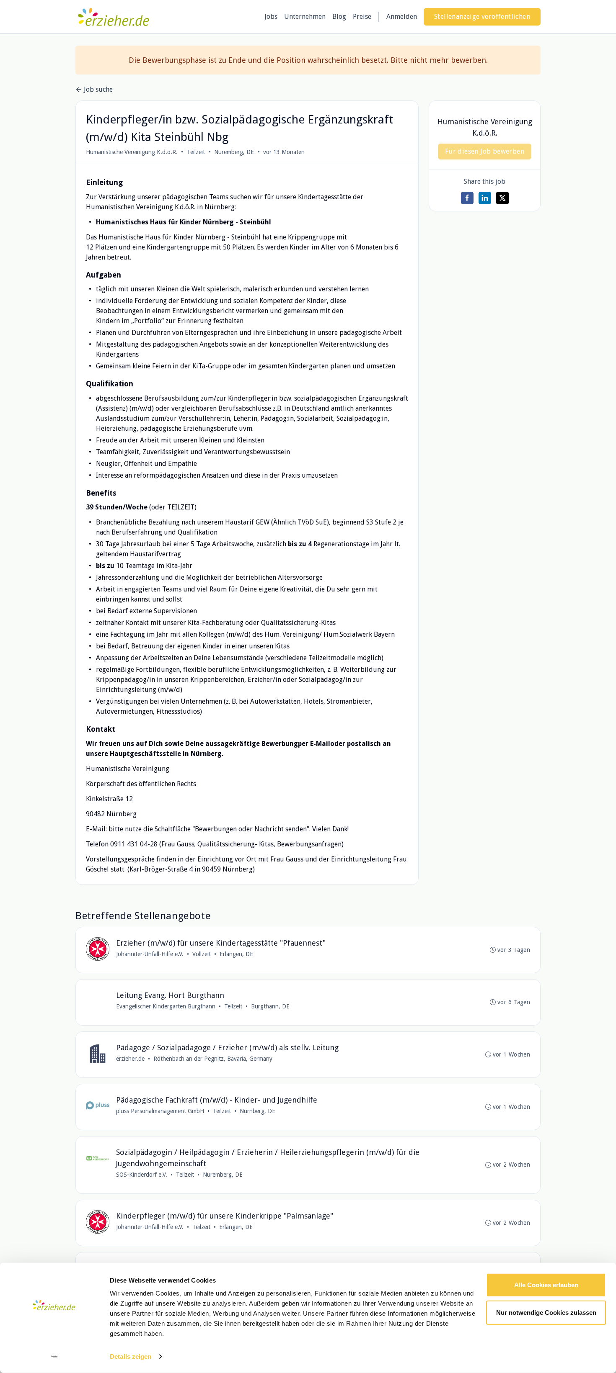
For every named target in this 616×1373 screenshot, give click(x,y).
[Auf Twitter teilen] (502, 198)
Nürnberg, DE (257, 1111)
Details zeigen (130, 1356)
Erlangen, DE (236, 954)
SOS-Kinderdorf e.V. (141, 1174)
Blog (339, 17)
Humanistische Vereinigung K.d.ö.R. (132, 152)
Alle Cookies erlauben (546, 1284)
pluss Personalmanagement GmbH (160, 1111)
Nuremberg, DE (234, 152)
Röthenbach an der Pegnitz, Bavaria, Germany (212, 1058)
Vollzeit (201, 954)
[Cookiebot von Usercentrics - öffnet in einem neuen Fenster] (54, 1356)
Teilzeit (196, 152)
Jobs (270, 17)
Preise (362, 17)
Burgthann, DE (270, 1006)
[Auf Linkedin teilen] (485, 198)
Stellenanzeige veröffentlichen (482, 17)
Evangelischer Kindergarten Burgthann (165, 1006)
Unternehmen (305, 17)
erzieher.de (130, 1058)
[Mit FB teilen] (467, 198)
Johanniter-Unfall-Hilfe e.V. (150, 954)
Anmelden (401, 17)
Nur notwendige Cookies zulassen (546, 1312)
